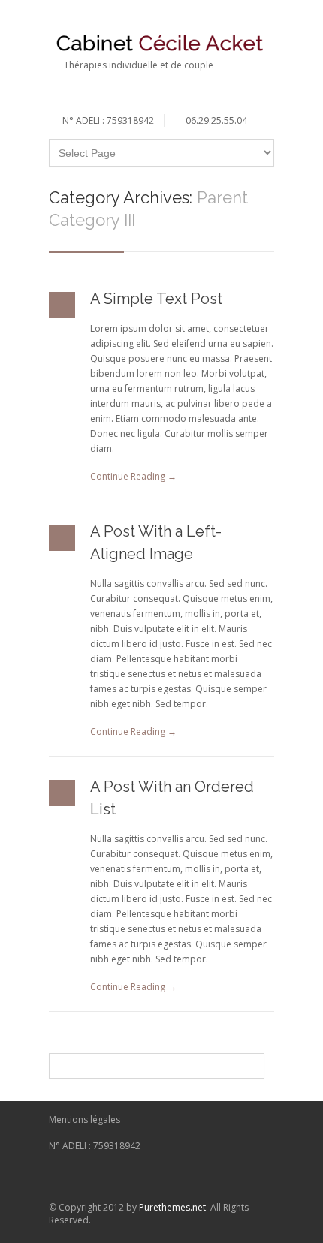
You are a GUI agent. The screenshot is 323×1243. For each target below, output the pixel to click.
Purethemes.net (172, 1207)
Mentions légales (84, 1119)
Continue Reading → (133, 476)
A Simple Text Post (156, 299)
